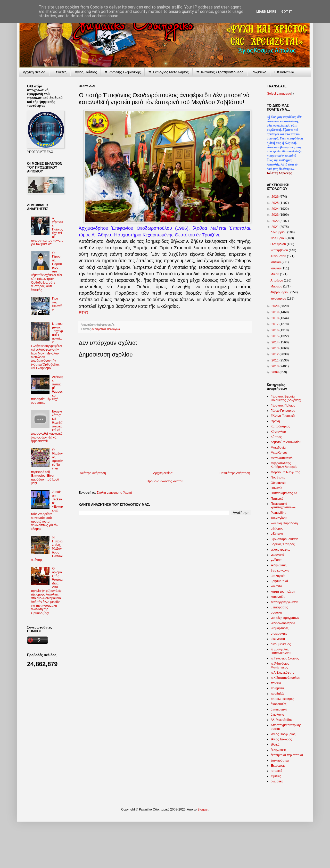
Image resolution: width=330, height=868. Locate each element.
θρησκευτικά (279, 581)
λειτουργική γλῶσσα (284, 602)
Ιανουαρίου (278, 298)
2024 (275, 209)
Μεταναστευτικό (282, 458)
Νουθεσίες (278, 477)
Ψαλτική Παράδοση (284, 523)
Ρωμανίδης (278, 513)
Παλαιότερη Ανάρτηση (234, 473)
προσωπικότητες (282, 699)
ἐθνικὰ (275, 744)
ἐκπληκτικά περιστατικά (287, 755)
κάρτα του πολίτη (283, 591)
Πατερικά (277, 498)
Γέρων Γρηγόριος (283, 410)
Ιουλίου (276, 262)
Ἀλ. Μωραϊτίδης (281, 720)
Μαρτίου (276, 286)
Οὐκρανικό (278, 483)
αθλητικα (277, 533)
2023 (275, 215)
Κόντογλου (278, 432)
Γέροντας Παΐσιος (283, 405)
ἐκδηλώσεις (278, 750)
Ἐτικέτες (60, 72)
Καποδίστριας (280, 426)
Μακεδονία (278, 447)
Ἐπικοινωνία (284, 72)
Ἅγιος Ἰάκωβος (281, 739)
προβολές (277, 694)
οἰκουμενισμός (281, 644)
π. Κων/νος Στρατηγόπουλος (219, 72)
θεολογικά (113, 328)
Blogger (202, 809)
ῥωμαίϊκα (277, 781)
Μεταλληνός (279, 452)
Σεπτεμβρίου (279, 250)
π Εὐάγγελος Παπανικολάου (281, 651)
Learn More (266, 11)
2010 (275, 366)
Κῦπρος (276, 437)
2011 (275, 360)
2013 (275, 348)
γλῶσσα (276, 560)
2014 (275, 342)
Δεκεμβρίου (278, 232)
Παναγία (276, 488)
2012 (275, 354)
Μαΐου (275, 274)
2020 (275, 306)
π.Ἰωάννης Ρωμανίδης (123, 72)
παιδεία (276, 683)
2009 (275, 372)
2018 (275, 318)
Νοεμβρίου (278, 238)
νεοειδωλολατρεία (283, 623)
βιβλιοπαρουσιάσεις (284, 539)
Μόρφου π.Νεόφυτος (285, 472)
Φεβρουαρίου (280, 292)
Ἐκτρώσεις (278, 765)
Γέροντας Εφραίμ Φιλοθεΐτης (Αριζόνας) (286, 398)
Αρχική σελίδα (162, 473)
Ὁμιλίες (276, 776)
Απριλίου (277, 280)
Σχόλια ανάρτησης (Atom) (114, 492)
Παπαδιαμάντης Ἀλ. (284, 493)
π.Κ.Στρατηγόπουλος (285, 678)
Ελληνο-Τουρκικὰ (283, 416)
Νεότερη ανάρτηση (93, 473)
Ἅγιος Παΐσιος (85, 72)
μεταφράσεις (279, 607)
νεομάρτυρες (279, 628)
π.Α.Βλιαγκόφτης (282, 672)
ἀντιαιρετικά (99, 328)
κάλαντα (276, 586)
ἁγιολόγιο (277, 714)
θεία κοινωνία (280, 570)
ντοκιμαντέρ (279, 633)
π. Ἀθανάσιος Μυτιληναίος (280, 665)
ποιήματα (277, 688)
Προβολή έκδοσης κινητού (165, 481)
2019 (275, 312)
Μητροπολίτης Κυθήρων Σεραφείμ (284, 465)
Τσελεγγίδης (279, 518)
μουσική (276, 612)
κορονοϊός (278, 597)
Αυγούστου (278, 256)
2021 (275, 227)
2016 (275, 330)
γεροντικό (277, 555)
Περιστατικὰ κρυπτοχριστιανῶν (283, 505)
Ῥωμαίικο (258, 72)
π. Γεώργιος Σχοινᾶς (285, 658)
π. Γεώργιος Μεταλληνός (168, 72)
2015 (275, 336)
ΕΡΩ (83, 312)
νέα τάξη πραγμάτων (285, 618)
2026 (275, 197)
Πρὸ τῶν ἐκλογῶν (57, 304)
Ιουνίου (276, 268)
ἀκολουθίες (278, 704)
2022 (275, 221)
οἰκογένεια (278, 639)
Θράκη (275, 421)
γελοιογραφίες (280, 549)
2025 (275, 203)
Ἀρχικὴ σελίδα (34, 72)
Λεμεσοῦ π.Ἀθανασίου (286, 442)
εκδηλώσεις (278, 565)
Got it (286, 11)
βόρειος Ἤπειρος (283, 544)
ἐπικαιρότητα (280, 760)
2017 (275, 324)
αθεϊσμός (277, 528)
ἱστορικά (276, 771)
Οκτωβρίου (278, 244)
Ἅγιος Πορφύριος (283, 734)
